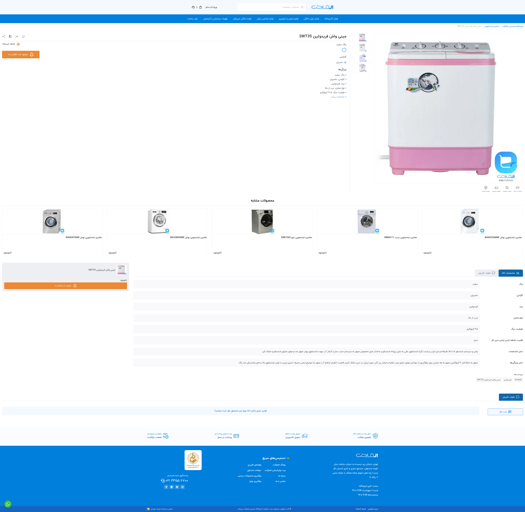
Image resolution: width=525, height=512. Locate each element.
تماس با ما (280, 481)
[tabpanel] (362, 37)
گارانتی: (342, 56)
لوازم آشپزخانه (331, 18)
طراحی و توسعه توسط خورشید (161, 509)
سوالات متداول (254, 470)
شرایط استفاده (361, 509)
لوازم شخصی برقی (265, 18)
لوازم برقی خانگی (311, 18)
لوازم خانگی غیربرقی (242, 18)
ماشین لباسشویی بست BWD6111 (400, 237)
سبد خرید (200, 7)
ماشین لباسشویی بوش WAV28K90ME (188, 237)
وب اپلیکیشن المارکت (275, 470)
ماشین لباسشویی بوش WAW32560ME (503, 237)
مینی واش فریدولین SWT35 (489, 380)
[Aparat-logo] (182, 487)
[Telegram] (166, 487)
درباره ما (281, 475)
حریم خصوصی (373, 509)
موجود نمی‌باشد (8, 44)
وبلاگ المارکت (279, 464)
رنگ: (341, 44)
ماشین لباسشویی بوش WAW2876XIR (84, 237)
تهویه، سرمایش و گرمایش (215, 18)
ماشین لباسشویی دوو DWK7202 (296, 237)
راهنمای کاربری (254, 464)
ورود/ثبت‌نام (211, 7)
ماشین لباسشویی (491, 26)
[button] (16, 36)
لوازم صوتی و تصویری (288, 18)
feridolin (518, 380)
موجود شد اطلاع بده (18, 54)
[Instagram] (171, 487)
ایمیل (298, 31)
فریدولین (507, 380)
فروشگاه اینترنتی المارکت (512, 26)
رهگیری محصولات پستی (249, 475)
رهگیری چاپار (255, 481)
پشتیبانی (193, 7)
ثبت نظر (503, 411)
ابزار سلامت (192, 18)
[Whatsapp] (177, 487)
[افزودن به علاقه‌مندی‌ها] (23, 36)
